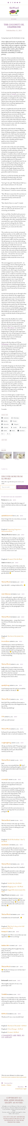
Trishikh (4, 994)
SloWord (4, 1013)
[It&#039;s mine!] (19, 455)
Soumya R (4, 931)
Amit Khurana (6, 594)
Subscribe (22, 487)
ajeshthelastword (6, 515)
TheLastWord (5, 582)
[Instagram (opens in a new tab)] (13, 3)
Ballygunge (4, 344)
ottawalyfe (4, 779)
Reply (14, 500)
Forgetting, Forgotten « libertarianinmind (11, 530)
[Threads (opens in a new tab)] (10, 3)
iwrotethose (5, 641)
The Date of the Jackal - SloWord (17, 1025)
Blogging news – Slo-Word (15, 886)
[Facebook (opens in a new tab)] (8, 3)
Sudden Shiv (5, 945)
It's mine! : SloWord (13, 1032)
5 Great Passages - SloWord (15, 1029)
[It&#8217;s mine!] (6, 455)
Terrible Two (4, 469)
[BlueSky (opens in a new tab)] (15, 3)
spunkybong (5, 685)
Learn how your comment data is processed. (14, 1077)
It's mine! (17, 459)
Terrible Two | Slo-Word (14, 883)
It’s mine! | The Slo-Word (15, 559)
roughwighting (6, 742)
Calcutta (13, 94)
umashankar (5, 845)
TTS (2, 716)
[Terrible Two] (6, 464)
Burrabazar (11, 328)
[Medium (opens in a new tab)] (17, 3)
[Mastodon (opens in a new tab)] (20, 3)
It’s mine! (3, 459)
